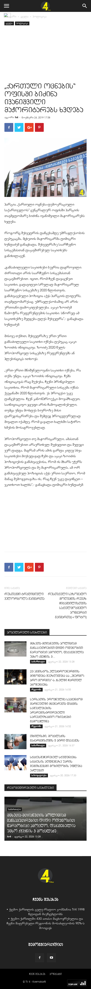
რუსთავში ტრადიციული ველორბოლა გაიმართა (24, 596)
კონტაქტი (55, 974)
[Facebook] (39, 957)
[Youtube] (51, 957)
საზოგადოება (39, 775)
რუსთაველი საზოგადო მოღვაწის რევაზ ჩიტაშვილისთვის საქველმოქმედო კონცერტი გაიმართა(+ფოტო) (67, 605)
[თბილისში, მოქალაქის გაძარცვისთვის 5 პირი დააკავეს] (15, 741)
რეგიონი (36, 689)
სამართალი (38, 661)
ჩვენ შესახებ (37, 974)
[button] (85, 6)
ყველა (24, 16)
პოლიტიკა (40, 16)
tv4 (16, 117)
